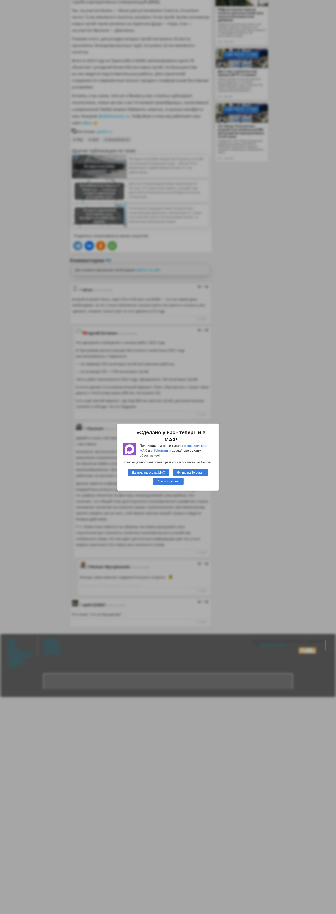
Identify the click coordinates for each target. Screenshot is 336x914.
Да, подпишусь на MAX (148, 472)
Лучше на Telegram (190, 472)
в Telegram (159, 450)
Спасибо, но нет (168, 481)
